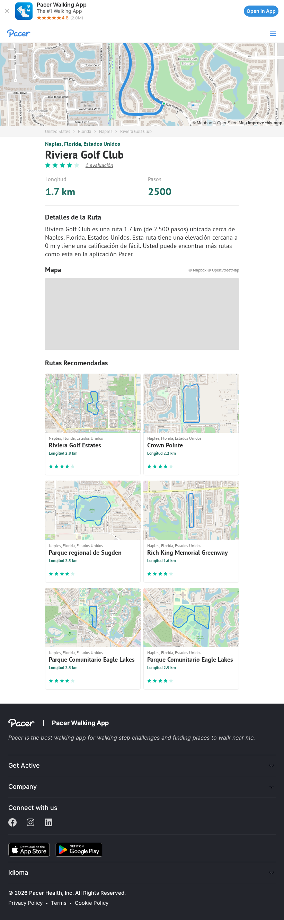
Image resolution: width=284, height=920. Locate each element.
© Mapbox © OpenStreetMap (213, 270)
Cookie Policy (91, 903)
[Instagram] (30, 823)
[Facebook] (12, 823)
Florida (84, 131)
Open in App (261, 11)
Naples (105, 131)
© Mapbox (203, 122)
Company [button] (22, 786)
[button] (7, 11)
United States (57, 131)
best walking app (64, 737)
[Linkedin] (48, 823)
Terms (58, 903)
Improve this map (265, 122)
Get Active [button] (24, 765)
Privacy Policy (25, 903)
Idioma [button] (18, 872)
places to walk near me (223, 737)
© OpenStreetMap (230, 122)
